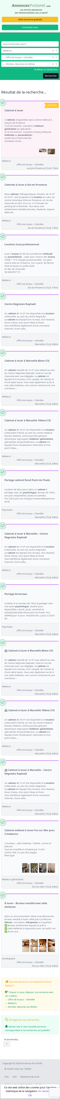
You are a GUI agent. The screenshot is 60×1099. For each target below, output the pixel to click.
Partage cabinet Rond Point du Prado (27, 480)
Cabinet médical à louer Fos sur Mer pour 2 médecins (29, 832)
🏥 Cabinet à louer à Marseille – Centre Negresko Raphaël (28, 771)
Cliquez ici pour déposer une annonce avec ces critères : (29, 999)
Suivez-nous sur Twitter (18, 1068)
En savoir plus (46, 1091)
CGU (6, 1076)
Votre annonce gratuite (30, 19)
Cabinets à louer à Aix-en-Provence (25, 184)
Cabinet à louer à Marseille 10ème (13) (27, 420)
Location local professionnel (21, 244)
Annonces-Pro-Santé (31, 1063)
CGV (14, 1076)
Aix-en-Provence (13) (43, 227)
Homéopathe (8, 958)
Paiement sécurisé (29, 1076)
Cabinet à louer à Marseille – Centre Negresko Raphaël (26, 535)
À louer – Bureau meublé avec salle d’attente (25, 905)
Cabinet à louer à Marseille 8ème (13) (26, 360)
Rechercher (51, 75)
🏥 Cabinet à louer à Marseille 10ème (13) (29, 710)
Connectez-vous (30, 27)
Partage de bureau (15, 594)
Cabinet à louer (13, 110)
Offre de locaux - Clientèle (30, 164)
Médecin (6, 160)
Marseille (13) (46, 344)
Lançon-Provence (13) (42, 168)
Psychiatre (7, 509)
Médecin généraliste (12, 879)
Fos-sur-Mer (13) (45, 886)
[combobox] (30, 50)
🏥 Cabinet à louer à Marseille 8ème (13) (28, 650)
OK (30, 1095)
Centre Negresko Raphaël (20, 304)
